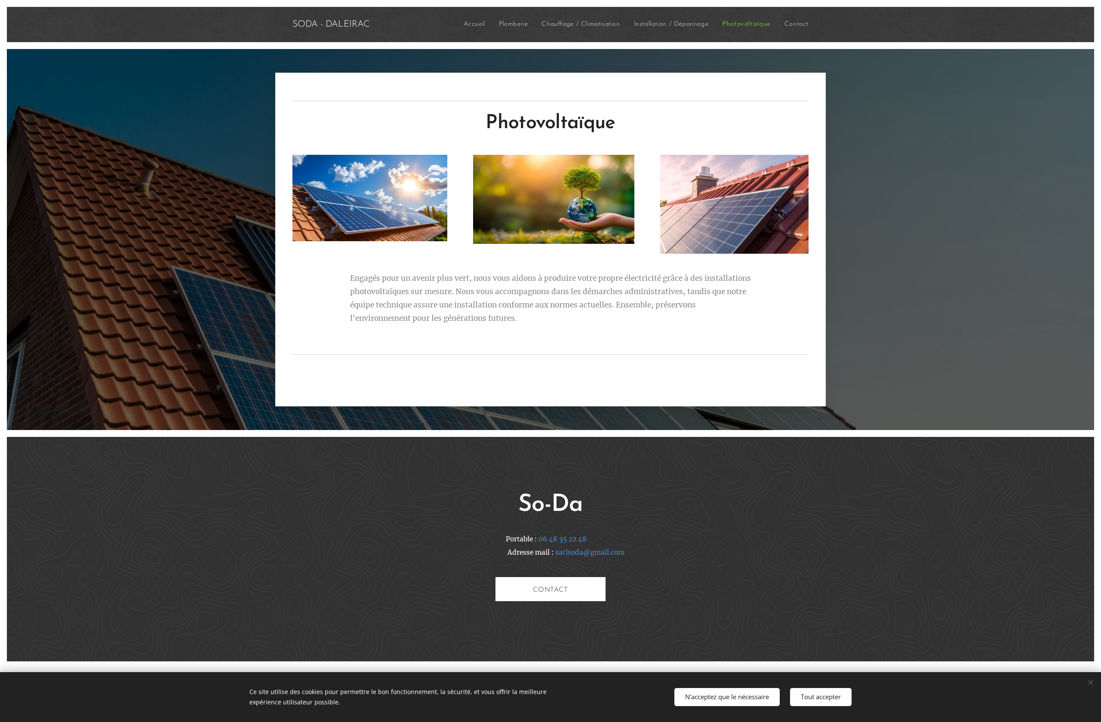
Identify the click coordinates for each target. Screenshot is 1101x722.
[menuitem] (476, 24)
